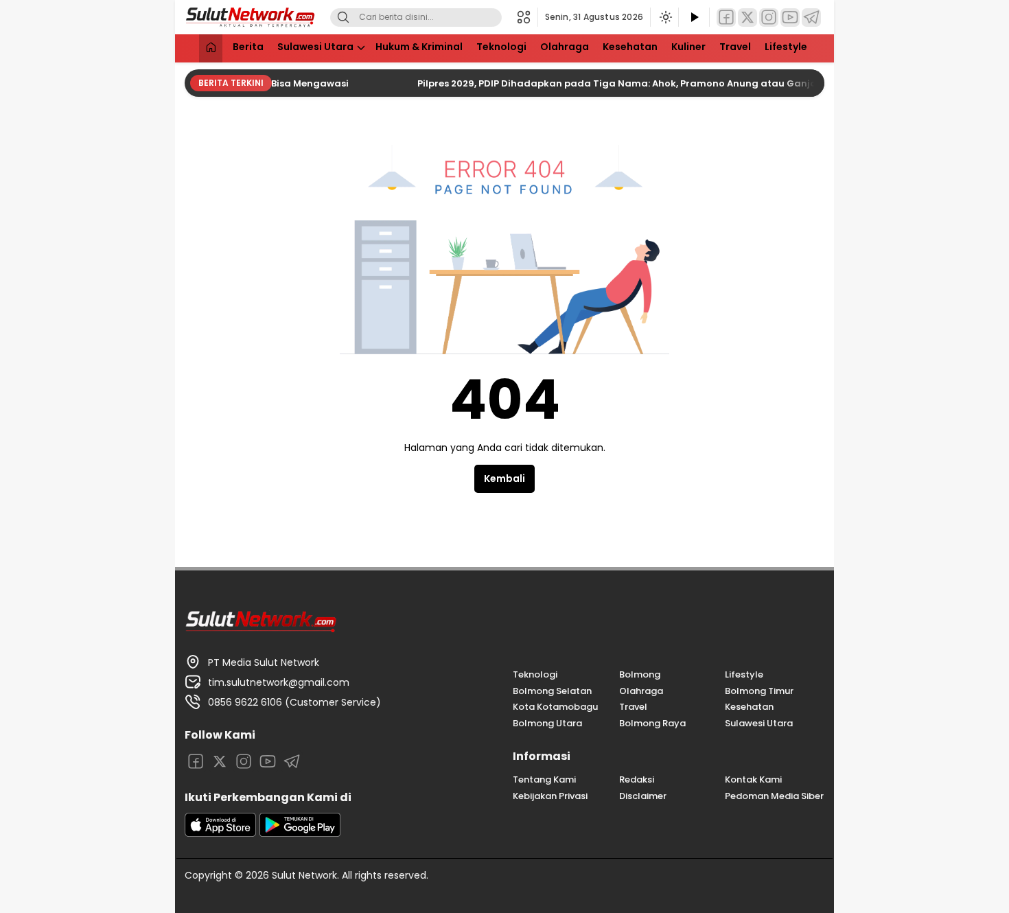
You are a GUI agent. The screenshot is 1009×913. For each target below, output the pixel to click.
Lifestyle (786, 47)
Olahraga (564, 47)
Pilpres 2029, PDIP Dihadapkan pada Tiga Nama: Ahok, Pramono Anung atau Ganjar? (608, 83)
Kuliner (688, 47)
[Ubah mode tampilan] (664, 17)
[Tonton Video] (694, 17)
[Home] (210, 48)
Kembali (504, 478)
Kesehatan (630, 47)
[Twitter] (747, 17)
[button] (527, 17)
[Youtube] (790, 17)
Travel (735, 47)
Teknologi (501, 47)
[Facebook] (726, 17)
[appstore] (220, 833)
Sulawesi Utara (315, 47)
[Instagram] (768, 17)
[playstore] (299, 833)
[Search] (343, 17)
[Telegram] (811, 17)
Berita (248, 47)
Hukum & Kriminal (419, 47)
